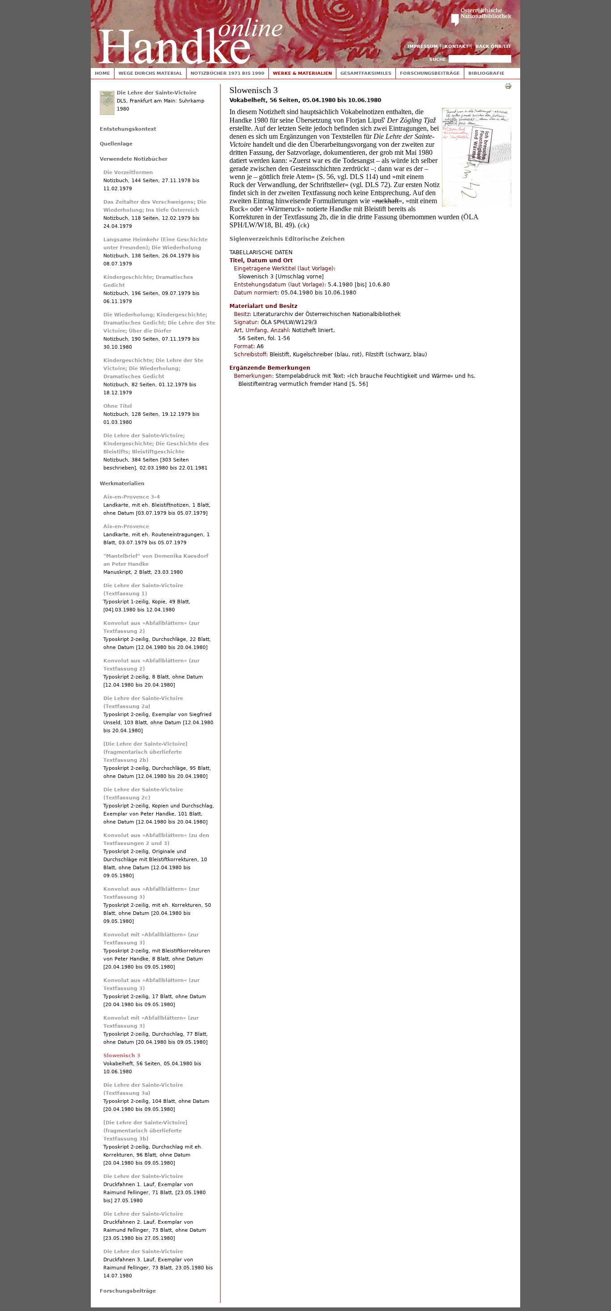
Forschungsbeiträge (430, 73)
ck (303, 225)
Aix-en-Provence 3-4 (131, 497)
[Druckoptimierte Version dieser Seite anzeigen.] (508, 85)
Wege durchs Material (150, 73)
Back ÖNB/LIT (493, 46)
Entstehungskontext (128, 129)
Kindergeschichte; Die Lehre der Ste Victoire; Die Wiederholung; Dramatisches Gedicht (153, 369)
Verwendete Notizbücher (133, 159)
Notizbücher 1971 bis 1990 (227, 73)
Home (102, 73)
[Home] (190, 32)
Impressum (422, 46)
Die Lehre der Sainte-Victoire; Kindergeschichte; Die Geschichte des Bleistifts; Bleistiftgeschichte (156, 444)
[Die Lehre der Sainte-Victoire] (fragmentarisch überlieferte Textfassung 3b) (145, 1131)
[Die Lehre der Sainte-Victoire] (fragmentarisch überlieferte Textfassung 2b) (145, 752)
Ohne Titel (117, 406)
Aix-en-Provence (126, 527)
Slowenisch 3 (121, 1056)
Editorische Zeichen (315, 239)
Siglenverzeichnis (256, 239)
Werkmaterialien (122, 484)
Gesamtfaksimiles (365, 73)
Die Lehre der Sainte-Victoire (156, 93)
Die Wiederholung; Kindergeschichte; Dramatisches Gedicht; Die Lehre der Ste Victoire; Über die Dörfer (159, 323)
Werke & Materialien (302, 73)
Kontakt (457, 46)
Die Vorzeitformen (128, 172)
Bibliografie (486, 73)
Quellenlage (116, 144)
